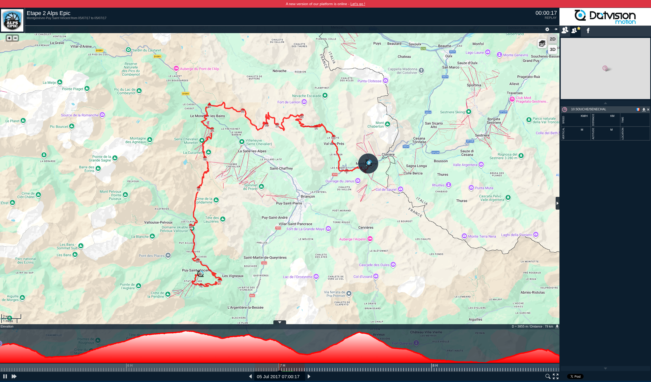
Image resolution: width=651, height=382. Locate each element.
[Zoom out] (15, 38)
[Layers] (542, 43)
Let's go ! (357, 4)
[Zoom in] (9, 38)
